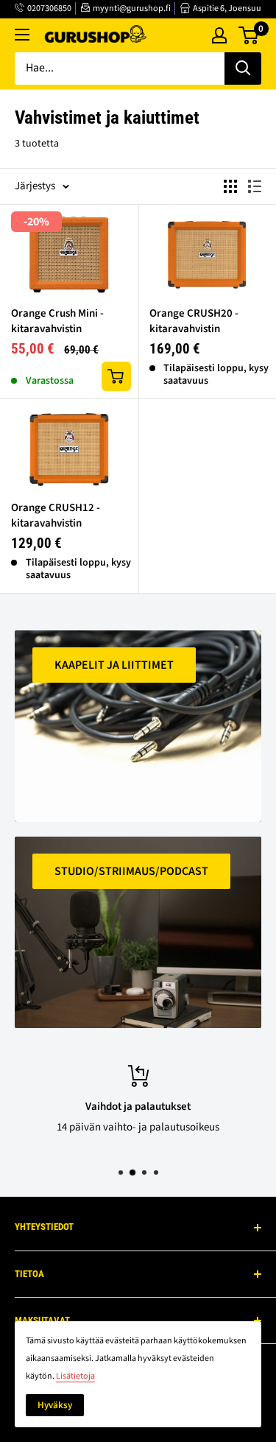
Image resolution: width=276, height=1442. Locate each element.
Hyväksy (55, 1405)
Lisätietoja (75, 1376)
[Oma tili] (219, 35)
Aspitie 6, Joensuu (227, 8)
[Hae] (242, 68)
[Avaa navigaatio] (22, 35)
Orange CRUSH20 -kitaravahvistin (193, 321)
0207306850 (49, 8)
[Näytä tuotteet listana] (254, 186)
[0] (249, 35)
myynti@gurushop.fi (132, 8)
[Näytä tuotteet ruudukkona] (230, 186)
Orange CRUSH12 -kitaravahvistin (55, 515)
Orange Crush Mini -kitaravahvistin (57, 321)
